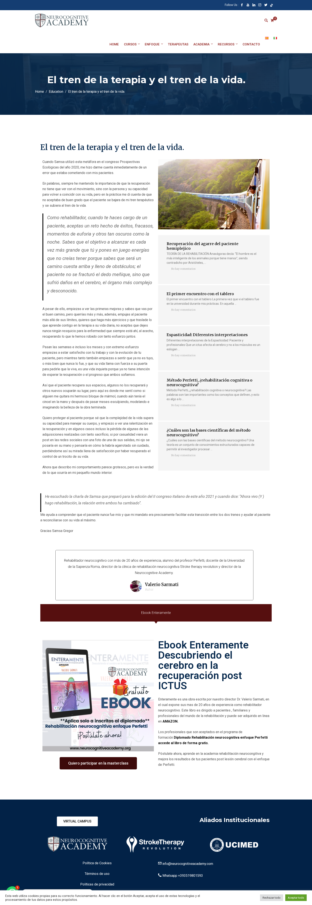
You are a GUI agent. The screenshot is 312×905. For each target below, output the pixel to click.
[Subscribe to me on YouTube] (247, 5)
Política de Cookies (97, 863)
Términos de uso (97, 874)
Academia (201, 44)
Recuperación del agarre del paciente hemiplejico (202, 246)
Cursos (130, 44)
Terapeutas (178, 44)
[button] (98, 763)
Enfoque (152, 44)
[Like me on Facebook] (241, 5)
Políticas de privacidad (97, 884)
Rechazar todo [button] (272, 897)
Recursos (226, 44)
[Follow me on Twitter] (265, 5)
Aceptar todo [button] (296, 897)
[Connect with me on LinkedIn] (253, 5)
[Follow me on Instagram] (259, 5)
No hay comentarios (183, 268)
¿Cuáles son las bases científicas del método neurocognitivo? (208, 432)
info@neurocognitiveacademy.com (187, 864)
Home (114, 44)
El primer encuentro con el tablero (200, 293)
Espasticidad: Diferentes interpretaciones (207, 334)
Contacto (251, 44)
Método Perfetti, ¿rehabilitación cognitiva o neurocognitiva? (209, 382)
